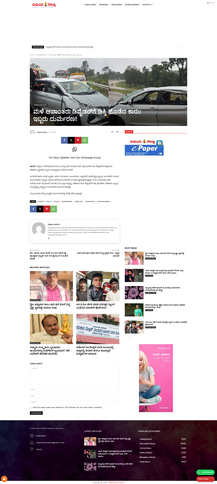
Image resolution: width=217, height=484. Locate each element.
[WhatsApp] (84, 140)
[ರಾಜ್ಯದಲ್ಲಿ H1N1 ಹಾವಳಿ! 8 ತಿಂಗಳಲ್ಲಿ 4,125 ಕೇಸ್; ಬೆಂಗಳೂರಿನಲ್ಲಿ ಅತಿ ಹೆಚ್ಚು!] (134, 292)
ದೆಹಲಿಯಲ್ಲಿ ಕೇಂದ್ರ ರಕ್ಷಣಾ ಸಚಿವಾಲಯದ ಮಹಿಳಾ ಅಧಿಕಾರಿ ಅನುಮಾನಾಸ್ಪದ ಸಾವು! (71, 47)
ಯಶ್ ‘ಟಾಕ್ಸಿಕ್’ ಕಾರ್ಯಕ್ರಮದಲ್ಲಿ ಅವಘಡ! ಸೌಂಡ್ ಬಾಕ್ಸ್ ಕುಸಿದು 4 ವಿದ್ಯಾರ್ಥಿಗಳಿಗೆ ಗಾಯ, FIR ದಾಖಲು (115, 453)
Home (32, 55)
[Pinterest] (78, 140)
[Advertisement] (108, 26)
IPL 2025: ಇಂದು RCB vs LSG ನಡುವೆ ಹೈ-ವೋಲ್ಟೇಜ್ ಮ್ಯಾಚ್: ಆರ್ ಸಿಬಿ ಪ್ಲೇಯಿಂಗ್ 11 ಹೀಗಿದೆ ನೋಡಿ (49, 256)
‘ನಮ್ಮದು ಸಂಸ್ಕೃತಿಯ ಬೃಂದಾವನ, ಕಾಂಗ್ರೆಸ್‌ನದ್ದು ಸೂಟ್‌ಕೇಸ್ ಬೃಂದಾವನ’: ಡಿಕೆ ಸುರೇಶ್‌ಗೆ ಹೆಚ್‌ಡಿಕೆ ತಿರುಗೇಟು (50, 350)
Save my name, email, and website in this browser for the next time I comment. (67, 407)
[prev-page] (126, 337)
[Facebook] (64, 140)
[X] (71, 140)
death (49, 201)
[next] (183, 47)
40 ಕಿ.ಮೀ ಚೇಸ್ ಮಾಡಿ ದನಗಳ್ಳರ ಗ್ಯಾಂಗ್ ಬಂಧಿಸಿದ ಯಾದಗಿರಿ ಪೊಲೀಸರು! (95, 306)
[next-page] (129, 337)
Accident (40, 201)
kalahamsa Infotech (116, 482)
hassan (56, 201)
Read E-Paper (203, 479)
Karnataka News (41, 55)
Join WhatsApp (207, 472)
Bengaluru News (151, 293)
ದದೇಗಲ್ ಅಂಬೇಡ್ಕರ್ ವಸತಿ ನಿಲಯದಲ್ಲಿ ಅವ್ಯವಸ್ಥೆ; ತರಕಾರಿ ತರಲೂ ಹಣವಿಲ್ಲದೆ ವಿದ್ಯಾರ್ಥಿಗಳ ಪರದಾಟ (94, 350)
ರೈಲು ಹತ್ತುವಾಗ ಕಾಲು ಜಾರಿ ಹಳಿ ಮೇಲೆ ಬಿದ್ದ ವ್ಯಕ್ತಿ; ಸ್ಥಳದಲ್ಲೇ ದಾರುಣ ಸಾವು (50, 306)
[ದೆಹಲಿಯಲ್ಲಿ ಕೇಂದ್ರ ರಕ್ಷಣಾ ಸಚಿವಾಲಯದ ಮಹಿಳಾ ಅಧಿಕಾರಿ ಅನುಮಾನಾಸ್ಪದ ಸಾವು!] (134, 309)
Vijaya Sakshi (42, 132)
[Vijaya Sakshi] (32, 132)
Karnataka (79, 201)
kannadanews (67, 201)
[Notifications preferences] (4, 479)
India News (149, 275)
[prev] (180, 47)
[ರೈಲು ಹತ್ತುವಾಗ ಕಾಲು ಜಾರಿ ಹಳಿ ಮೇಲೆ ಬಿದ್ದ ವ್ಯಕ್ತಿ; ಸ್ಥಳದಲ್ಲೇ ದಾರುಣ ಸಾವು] (51, 286)
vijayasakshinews (103, 201)
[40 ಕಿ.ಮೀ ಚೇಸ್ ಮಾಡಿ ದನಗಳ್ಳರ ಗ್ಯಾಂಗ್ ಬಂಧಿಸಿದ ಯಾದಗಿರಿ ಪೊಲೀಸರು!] (97, 286)
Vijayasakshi (90, 201)
